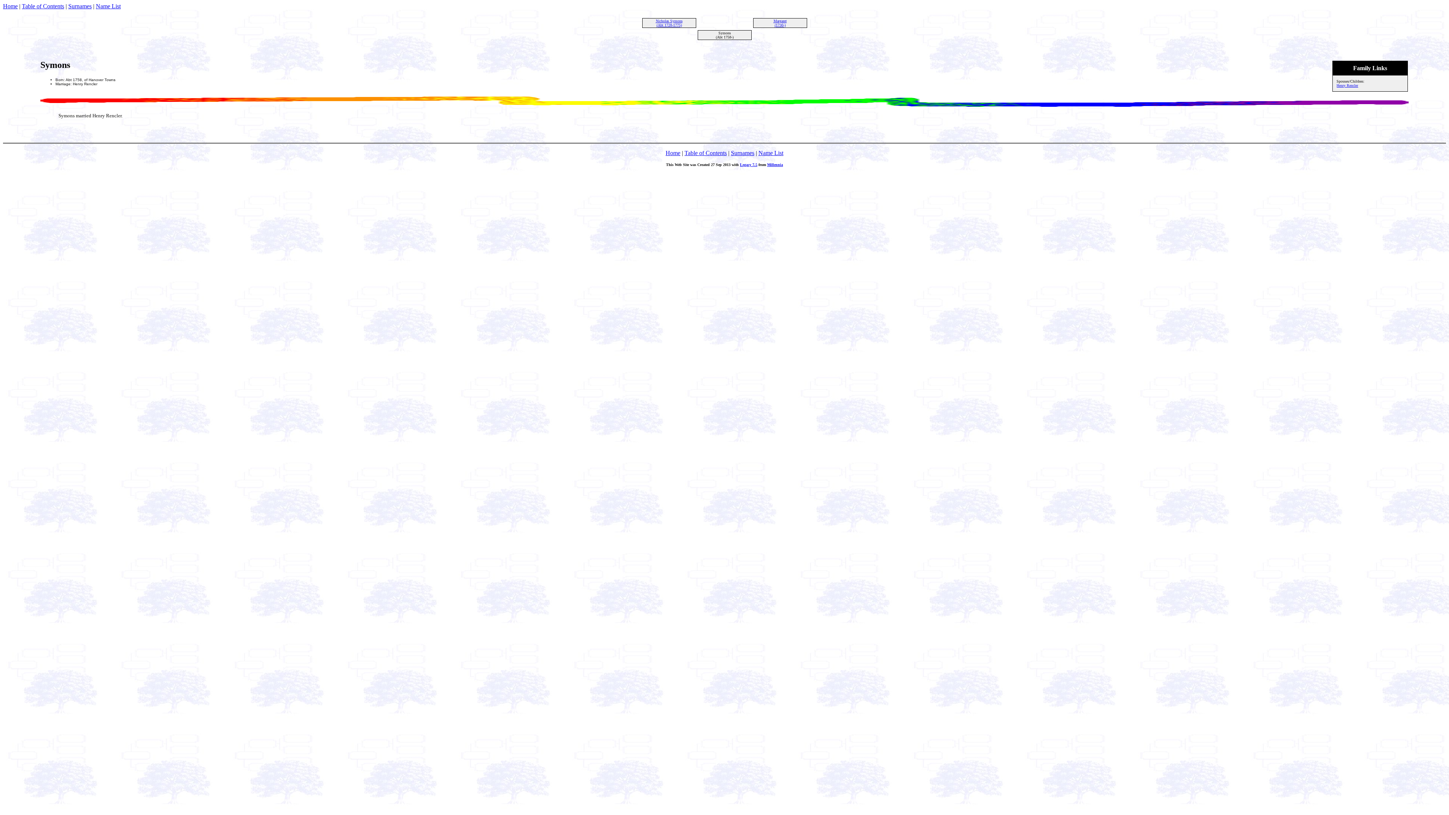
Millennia (775, 165)
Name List (108, 6)
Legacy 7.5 (748, 165)
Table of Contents (43, 6)
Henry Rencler (1347, 85)
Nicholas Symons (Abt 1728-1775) (669, 23)
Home (10, 6)
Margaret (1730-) (780, 23)
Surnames (80, 6)
